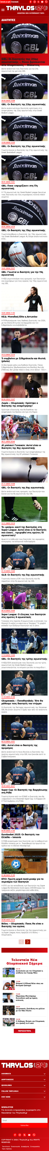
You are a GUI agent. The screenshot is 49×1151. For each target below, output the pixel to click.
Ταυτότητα (6, 1147)
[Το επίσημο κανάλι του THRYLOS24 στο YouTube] (42, 1)
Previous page (21, 941)
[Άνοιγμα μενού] (2, 10)
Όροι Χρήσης (7, 1149)
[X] (38, 2)
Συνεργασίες (35, 1147)
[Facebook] (30, 1)
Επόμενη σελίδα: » (27, 941)
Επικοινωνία (14, 1)
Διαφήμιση (25, 1147)
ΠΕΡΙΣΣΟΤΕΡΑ (24, 1031)
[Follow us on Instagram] (34, 1)
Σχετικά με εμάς (5, 1)
